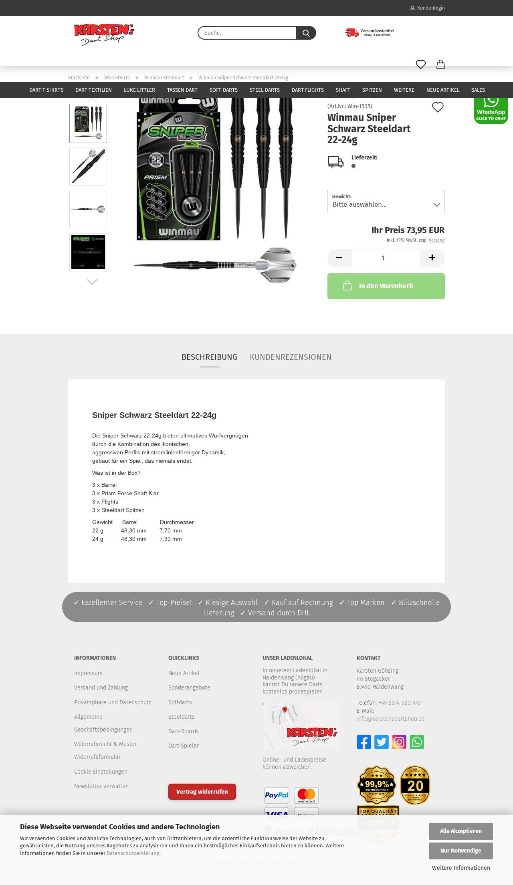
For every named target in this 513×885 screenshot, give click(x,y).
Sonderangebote (189, 687)
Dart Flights (308, 90)
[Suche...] (306, 33)
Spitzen (372, 90)
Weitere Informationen (461, 868)
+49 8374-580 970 (399, 703)
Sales (478, 90)
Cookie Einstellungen (100, 771)
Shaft (343, 90)
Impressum (88, 673)
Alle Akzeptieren (461, 831)
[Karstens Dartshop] (104, 35)
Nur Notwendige (460, 850)
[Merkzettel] (421, 65)
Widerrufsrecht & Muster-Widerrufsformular (106, 750)
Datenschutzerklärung (133, 853)
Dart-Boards (183, 731)
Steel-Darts (265, 90)
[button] (441, 65)
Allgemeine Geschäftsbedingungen (103, 723)
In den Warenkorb (386, 286)
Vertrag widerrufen (202, 791)
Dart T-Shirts (46, 90)
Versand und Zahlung (101, 687)
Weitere (404, 90)
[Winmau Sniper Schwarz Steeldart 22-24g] (214, 187)
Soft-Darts (224, 90)
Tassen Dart (182, 90)
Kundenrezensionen (291, 357)
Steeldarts (181, 717)
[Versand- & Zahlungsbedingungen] (363, 32)
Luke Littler (139, 90)
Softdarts (180, 702)
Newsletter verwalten (101, 786)
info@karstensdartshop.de (391, 719)
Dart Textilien (93, 90)
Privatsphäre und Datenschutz (112, 702)
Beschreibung (210, 357)
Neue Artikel (442, 90)
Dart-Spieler (183, 745)
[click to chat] (491, 106)
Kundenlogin (430, 8)
